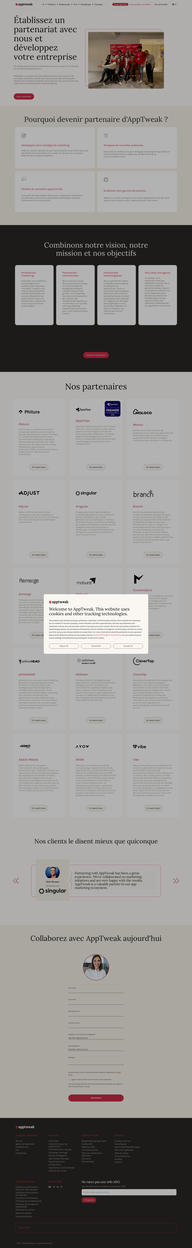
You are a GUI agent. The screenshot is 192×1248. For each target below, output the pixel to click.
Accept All (128, 646)
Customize (96, 646)
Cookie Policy (99, 635)
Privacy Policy (114, 635)
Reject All (64, 646)
